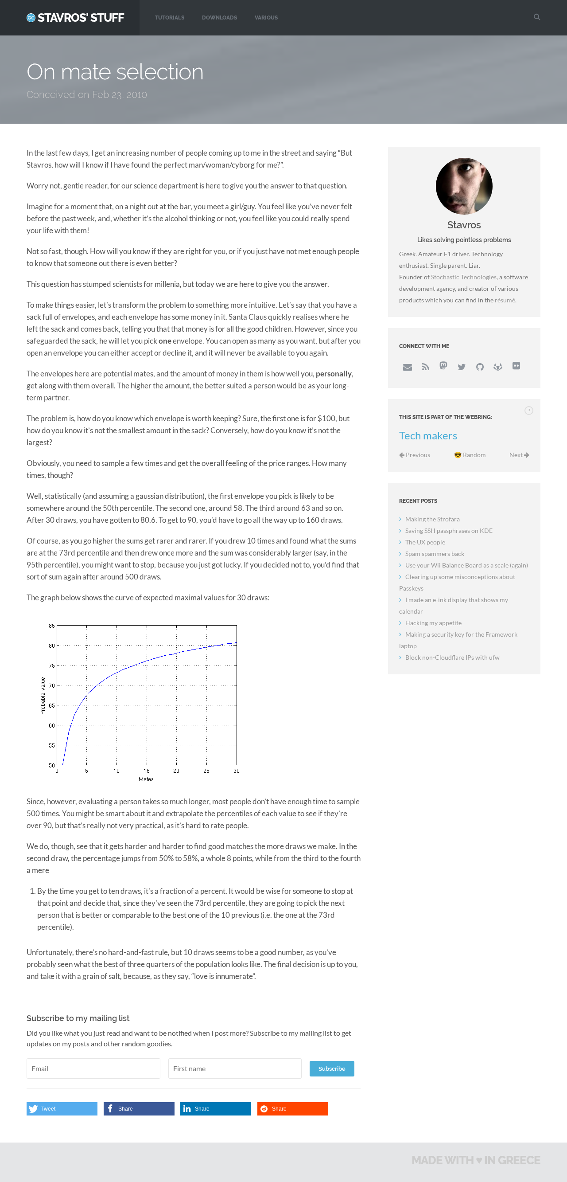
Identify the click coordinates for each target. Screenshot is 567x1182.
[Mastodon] (443, 367)
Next (516, 454)
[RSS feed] (425, 367)
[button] (62, 1108)
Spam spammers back (434, 553)
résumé (505, 300)
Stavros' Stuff (81, 17)
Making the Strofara (432, 519)
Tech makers (428, 435)
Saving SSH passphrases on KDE (449, 530)
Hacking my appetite (433, 622)
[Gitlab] (498, 367)
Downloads (219, 18)
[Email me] (407, 367)
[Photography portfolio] (516, 367)
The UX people (425, 542)
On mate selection (115, 72)
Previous (417, 454)
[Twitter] (462, 367)
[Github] (480, 367)
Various (266, 18)
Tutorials (169, 18)
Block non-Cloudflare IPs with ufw (452, 657)
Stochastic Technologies (464, 277)
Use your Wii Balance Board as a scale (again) (466, 565)
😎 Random (470, 454)
